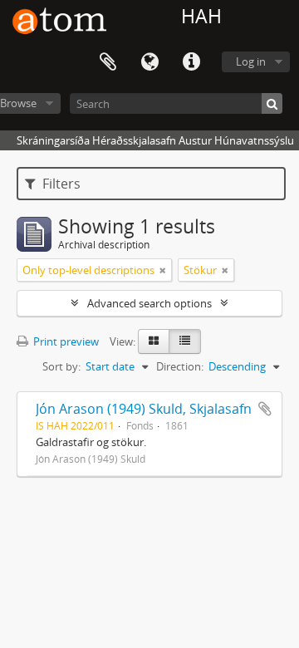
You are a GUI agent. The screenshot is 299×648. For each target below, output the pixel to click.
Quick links (191, 62)
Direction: (179, 366)
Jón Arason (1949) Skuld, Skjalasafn (144, 409)
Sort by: (61, 366)
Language (149, 62)
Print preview (65, 341)
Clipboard (108, 62)
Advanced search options (149, 303)
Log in (251, 61)
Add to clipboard (265, 408)
